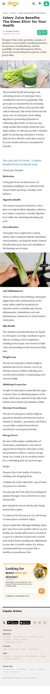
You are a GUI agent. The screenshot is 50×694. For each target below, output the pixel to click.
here (27, 596)
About (5, 649)
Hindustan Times (8, 669)
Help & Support (14, 649)
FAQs (23, 649)
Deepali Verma (12, 31)
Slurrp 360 (8, 639)
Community (33, 637)
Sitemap (43, 656)
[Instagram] (45, 623)
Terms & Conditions (31, 656)
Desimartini (42, 669)
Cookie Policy (18, 656)
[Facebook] (35, 623)
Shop (41, 637)
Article (12, 13)
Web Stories (6, 637)
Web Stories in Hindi (20, 637)
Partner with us (33, 649)
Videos (16, 639)
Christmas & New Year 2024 (13, 642)
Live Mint (32, 669)
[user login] (46, 3)
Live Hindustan (22, 669)
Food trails (24, 639)
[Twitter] (40, 623)
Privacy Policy (7, 656)
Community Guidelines (12, 659)
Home (5, 13)
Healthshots (15, 672)
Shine (6, 672)
